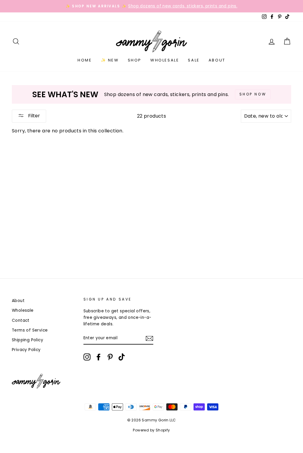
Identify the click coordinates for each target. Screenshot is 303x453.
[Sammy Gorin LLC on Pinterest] (110, 357)
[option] (151, 6)
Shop (134, 60)
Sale (193, 60)
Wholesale (164, 60)
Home (85, 60)
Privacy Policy (26, 350)
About (217, 60)
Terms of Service (30, 330)
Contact (21, 320)
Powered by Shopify (151, 430)
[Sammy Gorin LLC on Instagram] (87, 357)
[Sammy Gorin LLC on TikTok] (121, 357)
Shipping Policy (27, 340)
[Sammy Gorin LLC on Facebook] (98, 357)
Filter (33, 115)
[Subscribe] (149, 338)
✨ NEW (110, 60)
